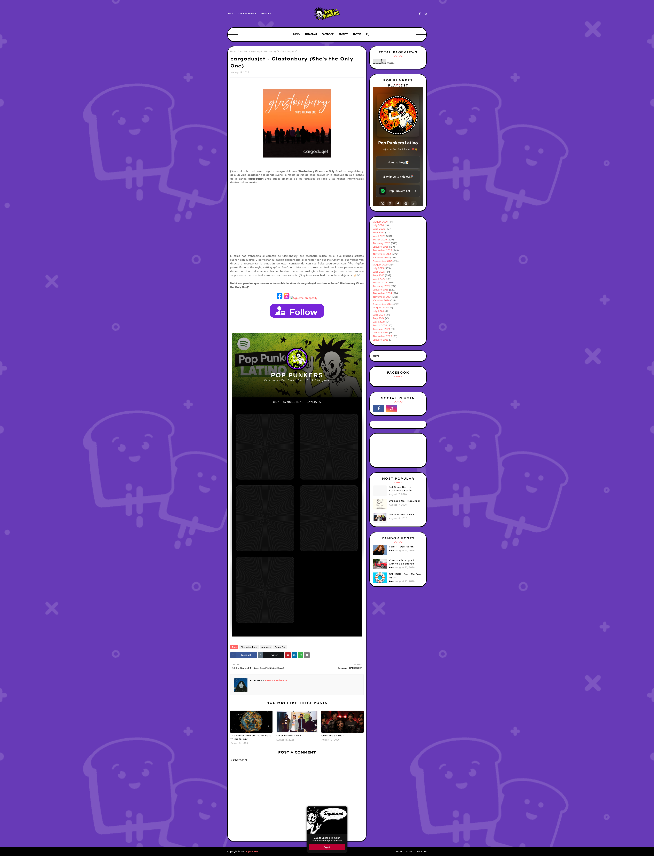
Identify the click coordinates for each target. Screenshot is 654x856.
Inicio (231, 13)
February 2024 (381, 329)
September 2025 (383, 261)
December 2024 (382, 293)
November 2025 (382, 254)
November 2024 (382, 297)
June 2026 (379, 229)
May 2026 (378, 232)
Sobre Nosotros (247, 13)
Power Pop (243, 51)
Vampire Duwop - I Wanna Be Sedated (401, 562)
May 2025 (378, 275)
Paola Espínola (275, 680)
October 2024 (381, 300)
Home (233, 51)
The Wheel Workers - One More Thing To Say (250, 737)
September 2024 (383, 304)
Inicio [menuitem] (296, 34)
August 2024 (380, 307)
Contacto (265, 13)
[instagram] (425, 14)
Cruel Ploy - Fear (332, 735)
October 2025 (381, 257)
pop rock (266, 647)
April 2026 (379, 236)
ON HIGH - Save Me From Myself (406, 576)
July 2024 (378, 311)
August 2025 (380, 264)
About (409, 851)
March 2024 (380, 325)
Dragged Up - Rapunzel (404, 500)
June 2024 (379, 315)
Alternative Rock (249, 647)
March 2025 (380, 282)
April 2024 (379, 322)
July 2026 (378, 225)
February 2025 (381, 286)
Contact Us (421, 851)
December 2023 (382, 336)
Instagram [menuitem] (311, 34)
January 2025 (380, 290)
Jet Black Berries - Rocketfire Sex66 (401, 489)
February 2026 (381, 243)
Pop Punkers (252, 851)
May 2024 (378, 318)
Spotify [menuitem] (343, 34)
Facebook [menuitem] (328, 34)
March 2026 (380, 239)
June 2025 (379, 272)
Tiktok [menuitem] (357, 34)
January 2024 (380, 332)
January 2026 (380, 247)
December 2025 (382, 250)
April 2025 (379, 279)
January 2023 (380, 340)
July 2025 (378, 268)
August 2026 (380, 222)
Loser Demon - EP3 (288, 735)
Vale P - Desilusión (401, 546)
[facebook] (420, 14)
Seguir (327, 847)
